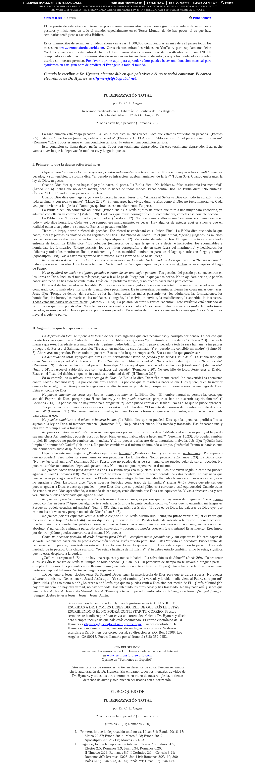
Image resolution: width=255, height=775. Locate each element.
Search (228, 2)
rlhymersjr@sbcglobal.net (114, 78)
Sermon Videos (155, 2)
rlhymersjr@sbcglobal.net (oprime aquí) (113, 624)
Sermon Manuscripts (42, 2)
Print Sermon (202, 18)
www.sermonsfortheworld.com (81, 48)
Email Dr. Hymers (179, 2)
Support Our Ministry (205, 2)
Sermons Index (53, 17)
